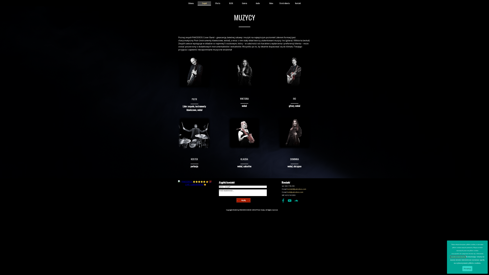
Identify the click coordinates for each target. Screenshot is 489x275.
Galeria (244, 3)
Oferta (217, 3)
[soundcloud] (296, 200)
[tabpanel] (244, 20)
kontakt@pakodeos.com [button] (296, 189)
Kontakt (298, 3)
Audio (258, 3)
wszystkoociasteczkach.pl (458, 257)
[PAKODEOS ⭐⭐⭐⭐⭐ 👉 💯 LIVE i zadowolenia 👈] (195, 184)
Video (271, 3)
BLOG (231, 3)
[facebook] (283, 200)
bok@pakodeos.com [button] (295, 192)
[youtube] (289, 200)
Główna (191, 3)
